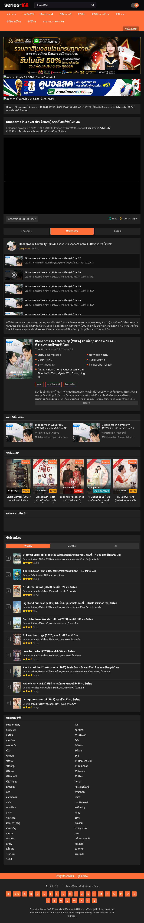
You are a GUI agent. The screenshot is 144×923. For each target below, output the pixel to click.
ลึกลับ (96, 671)
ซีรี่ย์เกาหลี (53, 591)
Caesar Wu (70, 369)
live (76, 724)
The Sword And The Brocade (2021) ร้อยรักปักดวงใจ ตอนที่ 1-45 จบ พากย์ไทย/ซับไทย (71, 667)
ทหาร (72, 559)
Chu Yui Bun (104, 364)
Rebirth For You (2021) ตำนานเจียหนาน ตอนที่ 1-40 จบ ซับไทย (57, 683)
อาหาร (9, 833)
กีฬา (33, 575)
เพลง (77, 833)
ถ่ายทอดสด (11, 797)
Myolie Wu (64, 373)
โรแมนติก (70, 384)
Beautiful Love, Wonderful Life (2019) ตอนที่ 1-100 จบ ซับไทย (58, 619)
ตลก (59, 623)
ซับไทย (34, 559)
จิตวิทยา (79, 745)
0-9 (16, 894)
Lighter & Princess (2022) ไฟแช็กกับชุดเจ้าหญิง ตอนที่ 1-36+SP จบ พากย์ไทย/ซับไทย (70, 603)
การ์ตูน (9, 735)
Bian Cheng (55, 369)
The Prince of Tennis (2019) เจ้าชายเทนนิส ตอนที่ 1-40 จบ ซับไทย (59, 571)
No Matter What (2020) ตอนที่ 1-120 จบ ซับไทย (50, 587)
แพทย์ (9, 843)
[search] (93, 5)
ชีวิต (42, 687)
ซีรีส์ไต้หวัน (11, 781)
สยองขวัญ (11, 828)
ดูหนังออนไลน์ (82, 786)
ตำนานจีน (80, 792)
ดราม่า (65, 559)
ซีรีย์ (77, 755)
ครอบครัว (35, 591)
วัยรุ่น (88, 559)
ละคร (64, 623)
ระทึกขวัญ (80, 807)
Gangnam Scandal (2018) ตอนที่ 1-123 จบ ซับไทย (51, 699)
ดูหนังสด (10, 786)
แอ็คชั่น (95, 559)
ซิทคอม (10, 755)
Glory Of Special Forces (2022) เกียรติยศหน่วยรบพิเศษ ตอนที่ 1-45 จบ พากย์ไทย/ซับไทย (72, 555)
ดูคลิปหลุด (82, 876)
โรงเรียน (10, 854)
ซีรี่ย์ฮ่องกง (80, 771)
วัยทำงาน (10, 818)
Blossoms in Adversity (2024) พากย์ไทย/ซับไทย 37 (118, 426)
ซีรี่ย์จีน (41, 559)
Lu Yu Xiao (50, 373)
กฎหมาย (79, 730)
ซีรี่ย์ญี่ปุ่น (10, 766)
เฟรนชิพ (10, 838)
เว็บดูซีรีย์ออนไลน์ (65, 876)
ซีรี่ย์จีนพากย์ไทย (53, 559)
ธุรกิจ (39, 384)
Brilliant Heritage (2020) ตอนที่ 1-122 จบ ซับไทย (50, 635)
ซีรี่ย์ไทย (79, 776)
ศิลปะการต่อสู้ (13, 823)
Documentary (13, 724)
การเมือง (35, 687)
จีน (50, 360)
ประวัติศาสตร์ (53, 384)
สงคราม (79, 823)
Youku (105, 355)
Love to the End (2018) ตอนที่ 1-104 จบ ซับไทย (49, 651)
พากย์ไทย (80, 559)
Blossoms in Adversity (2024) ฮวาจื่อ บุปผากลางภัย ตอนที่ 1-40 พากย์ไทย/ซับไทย (58, 129)
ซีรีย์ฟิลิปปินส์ (81, 766)
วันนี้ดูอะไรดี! (131, 28)
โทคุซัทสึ (79, 849)
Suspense (11, 730)
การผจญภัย (80, 735)
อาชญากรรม (81, 828)
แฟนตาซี (79, 843)
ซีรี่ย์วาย (10, 771)
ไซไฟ (9, 859)
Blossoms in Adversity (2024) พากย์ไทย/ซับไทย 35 (51, 426)
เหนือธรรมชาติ (82, 838)
